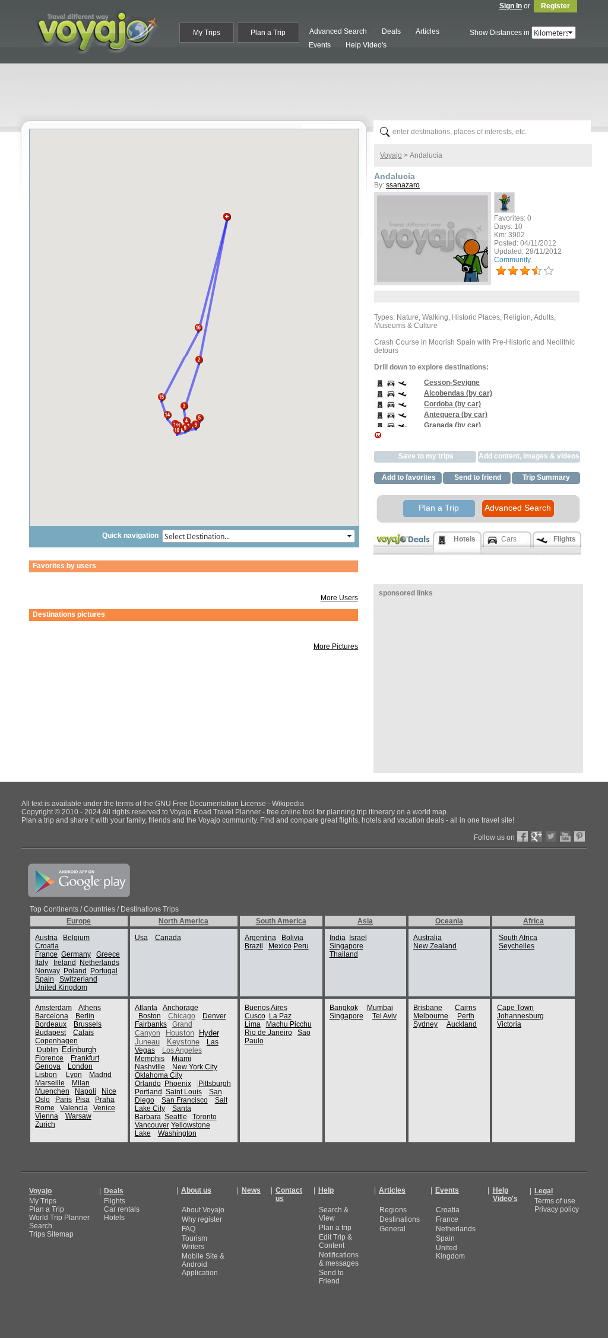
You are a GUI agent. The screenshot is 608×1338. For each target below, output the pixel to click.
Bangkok (344, 1008)
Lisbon (46, 1075)
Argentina (260, 938)
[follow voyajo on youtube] (565, 839)
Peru (301, 946)
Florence (49, 1058)
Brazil (254, 946)
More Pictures (336, 646)
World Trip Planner (59, 1217)
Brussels (88, 1024)
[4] (536, 271)
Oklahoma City (158, 1075)
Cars (509, 539)
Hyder (209, 1032)
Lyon (74, 1075)
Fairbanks (151, 1024)
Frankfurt (85, 1058)
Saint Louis (184, 1092)
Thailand (344, 954)
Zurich (45, 1124)
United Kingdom (61, 987)
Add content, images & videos (529, 456)
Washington (177, 1133)
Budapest (50, 1032)
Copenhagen (56, 1041)
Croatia (47, 946)
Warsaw (78, 1116)
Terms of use (554, 1201)
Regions (393, 1210)
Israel (358, 938)
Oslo (42, 1099)
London (80, 1066)
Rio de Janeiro (268, 1032)
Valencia (74, 1108)
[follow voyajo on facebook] (522, 839)
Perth (465, 1016)
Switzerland (78, 979)
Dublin (47, 1050)
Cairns (465, 1008)
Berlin (84, 1016)
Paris (63, 1099)
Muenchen (52, 1091)
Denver (214, 1016)
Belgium (76, 938)
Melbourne (430, 1016)
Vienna (46, 1116)
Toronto (204, 1117)
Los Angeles (182, 1050)
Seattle (175, 1117)
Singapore (346, 946)
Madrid (100, 1075)
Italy (41, 962)
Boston (149, 1016)
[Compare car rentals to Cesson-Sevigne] (391, 387)
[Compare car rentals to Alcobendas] (391, 397)
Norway (47, 971)
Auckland (461, 1024)
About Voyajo (203, 1210)
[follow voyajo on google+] (536, 839)
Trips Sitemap (51, 1234)
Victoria (509, 1024)
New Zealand (435, 946)
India (338, 938)
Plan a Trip (439, 507)
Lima (253, 1024)
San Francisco (185, 1100)
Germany (76, 954)
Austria (46, 938)
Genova (48, 1066)
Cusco (255, 1016)
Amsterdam (53, 1008)
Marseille (50, 1083)
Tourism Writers (194, 1242)
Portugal (104, 971)
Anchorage (180, 1008)
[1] (501, 271)
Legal (543, 1191)
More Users (339, 598)
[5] (548, 271)
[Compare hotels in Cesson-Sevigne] (379, 387)
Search (40, 1226)
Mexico (280, 946)
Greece (108, 954)
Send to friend (477, 477)
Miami (181, 1059)
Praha (105, 1099)
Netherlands (99, 962)
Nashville (150, 1067)
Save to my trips (426, 456)
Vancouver (152, 1125)
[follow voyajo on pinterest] (579, 839)
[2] (513, 271)
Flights (114, 1201)
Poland (75, 971)
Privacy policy (556, 1209)
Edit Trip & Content (335, 1241)
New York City (194, 1067)
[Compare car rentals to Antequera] (391, 419)
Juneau (147, 1041)
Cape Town (515, 1008)
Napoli (85, 1091)
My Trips (42, 1201)
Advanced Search (517, 507)
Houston (180, 1032)
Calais (83, 1032)
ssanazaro (403, 185)
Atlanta (146, 1008)
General (392, 1229)
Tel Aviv (384, 1016)
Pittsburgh (214, 1083)
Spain (44, 979)
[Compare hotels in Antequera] (379, 419)
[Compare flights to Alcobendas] (402, 397)
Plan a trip (335, 1228)
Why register (202, 1219)
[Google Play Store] (79, 894)
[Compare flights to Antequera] (402, 419)
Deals (114, 1191)
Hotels (114, 1217)
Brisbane (427, 1008)
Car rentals (122, 1209)
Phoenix (177, 1083)
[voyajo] (97, 60)
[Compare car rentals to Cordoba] (391, 408)
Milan (81, 1083)
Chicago (181, 1016)
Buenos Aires (266, 1008)
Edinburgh (79, 1049)
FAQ (188, 1229)
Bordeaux (50, 1024)
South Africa (518, 938)
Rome (45, 1108)
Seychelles (516, 946)
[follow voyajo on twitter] (551, 839)
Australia (427, 938)
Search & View (334, 1214)
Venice (104, 1108)
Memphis (149, 1059)
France (46, 954)
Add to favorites (409, 477)
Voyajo (391, 155)
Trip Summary (546, 477)
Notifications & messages (339, 1259)
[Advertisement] (309, 89)
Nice (109, 1091)
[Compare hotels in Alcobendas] (379, 397)
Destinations (399, 1219)
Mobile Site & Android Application (203, 1264)
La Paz (280, 1016)
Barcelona (51, 1016)
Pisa (82, 1099)
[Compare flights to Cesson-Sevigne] (402, 387)
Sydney (425, 1024)
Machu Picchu (289, 1024)
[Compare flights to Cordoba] (402, 408)
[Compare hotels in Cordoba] (379, 408)
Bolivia (292, 938)
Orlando (148, 1083)
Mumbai (380, 1008)
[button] (198, 356)
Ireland (64, 962)
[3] (525, 271)
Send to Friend (331, 1277)
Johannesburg (520, 1016)
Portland (148, 1092)
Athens (89, 1008)
